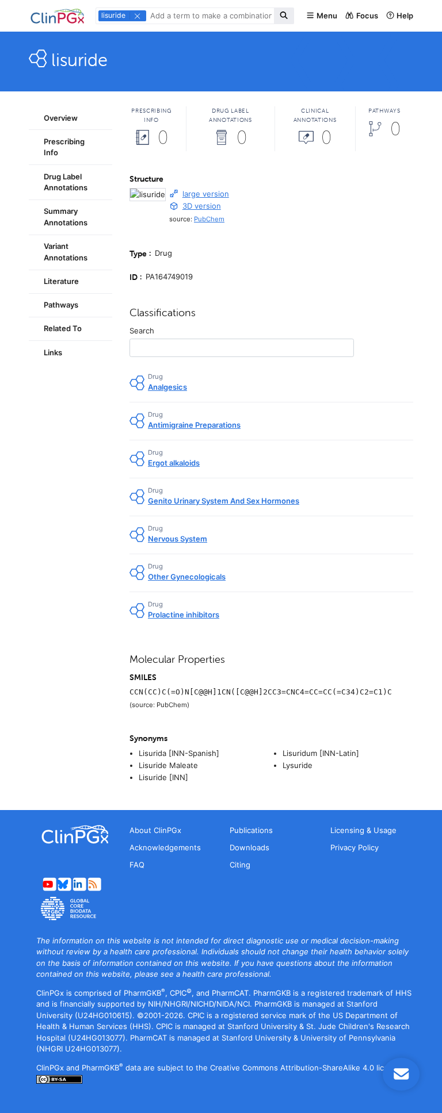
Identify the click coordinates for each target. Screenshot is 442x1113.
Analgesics (167, 387)
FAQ (136, 864)
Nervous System (177, 538)
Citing (240, 864)
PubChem (209, 219)
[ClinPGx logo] (70, 834)
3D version (201, 205)
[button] (322, 16)
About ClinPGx (155, 830)
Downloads (249, 847)
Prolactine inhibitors (183, 614)
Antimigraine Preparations (194, 424)
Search (141, 330)
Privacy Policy (354, 847)
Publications (251, 830)
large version (205, 193)
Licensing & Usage (363, 830)
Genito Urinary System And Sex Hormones (223, 500)
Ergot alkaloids (174, 462)
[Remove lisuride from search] (136, 16)
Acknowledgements (165, 847)
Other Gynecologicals (187, 576)
